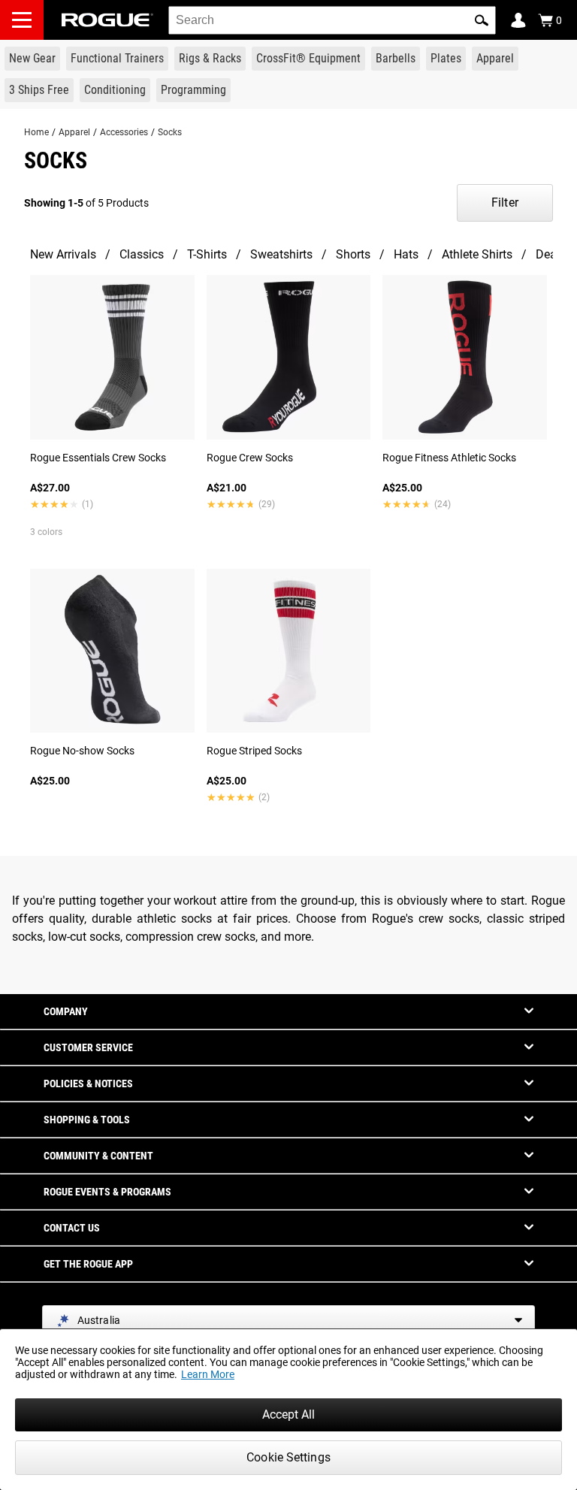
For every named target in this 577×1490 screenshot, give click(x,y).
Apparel (74, 132)
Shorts (353, 254)
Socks (170, 132)
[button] (481, 20)
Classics (141, 254)
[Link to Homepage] (107, 20)
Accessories (124, 132)
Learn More (207, 1374)
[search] (332, 20)
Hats (406, 254)
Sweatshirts (281, 254)
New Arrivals (63, 254)
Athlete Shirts (477, 254)
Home (36, 132)
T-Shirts (207, 254)
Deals (551, 254)
